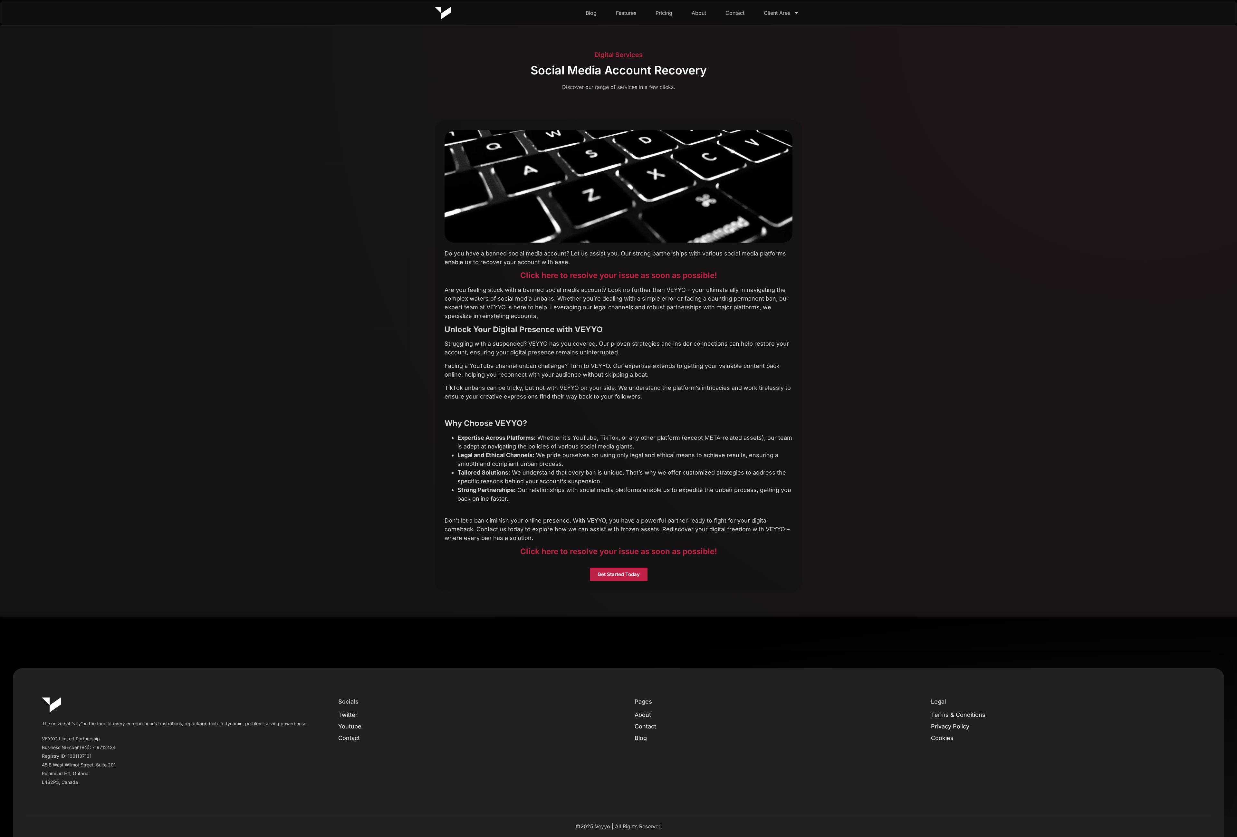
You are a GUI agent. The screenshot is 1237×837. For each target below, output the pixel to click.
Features (626, 13)
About (699, 13)
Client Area (777, 13)
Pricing (664, 13)
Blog (591, 13)
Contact (734, 13)
